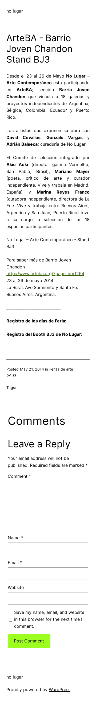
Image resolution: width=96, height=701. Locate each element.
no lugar (14, 11)
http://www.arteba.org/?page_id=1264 (45, 273)
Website (16, 587)
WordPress (59, 689)
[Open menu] (86, 11)
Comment (19, 476)
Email (15, 562)
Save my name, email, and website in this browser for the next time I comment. (49, 619)
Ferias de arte (61, 369)
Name (15, 537)
